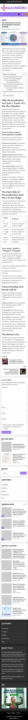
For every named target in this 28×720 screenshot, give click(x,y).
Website (3, 419)
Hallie (4, 29)
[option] (14, 513)
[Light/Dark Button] (18, 14)
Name (3, 407)
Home (8, 713)
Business (3, 491)
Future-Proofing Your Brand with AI (14, 92)
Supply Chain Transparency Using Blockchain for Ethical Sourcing (6, 612)
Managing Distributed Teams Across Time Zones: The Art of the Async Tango (6, 565)
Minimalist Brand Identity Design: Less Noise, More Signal (6, 447)
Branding (4, 20)
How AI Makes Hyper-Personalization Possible (13, 81)
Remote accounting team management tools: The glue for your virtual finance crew (6, 512)
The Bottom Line (9, 95)
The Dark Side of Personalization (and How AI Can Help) (13, 85)
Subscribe (26, 14)
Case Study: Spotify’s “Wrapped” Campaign (15, 88)
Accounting (4, 485)
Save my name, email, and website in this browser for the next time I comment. (13, 426)
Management (5, 494)
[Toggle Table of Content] (22, 74)
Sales (2, 498)
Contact (18, 713)
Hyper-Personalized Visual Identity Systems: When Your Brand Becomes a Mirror (6, 458)
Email (3, 413)
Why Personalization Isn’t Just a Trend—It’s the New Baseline (13, 77)
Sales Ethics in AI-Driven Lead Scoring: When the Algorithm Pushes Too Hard (6, 577)
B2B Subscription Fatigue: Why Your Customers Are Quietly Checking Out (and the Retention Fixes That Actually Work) (6, 535)
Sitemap (13, 713)
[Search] (22, 14)
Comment (4, 387)
